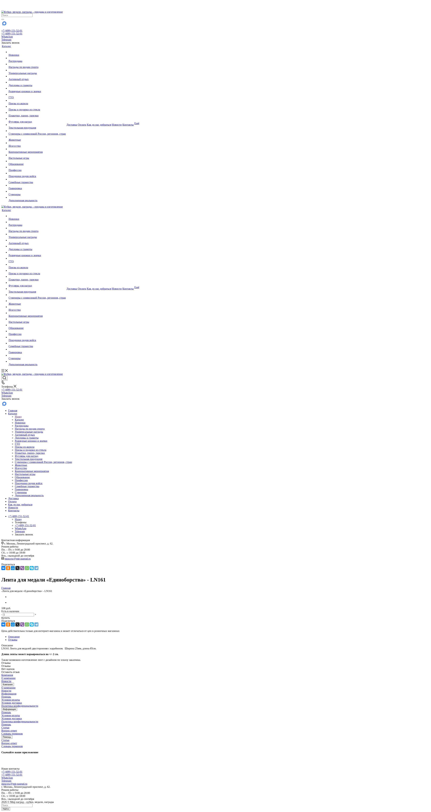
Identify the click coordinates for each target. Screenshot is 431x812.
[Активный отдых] (37, 76)
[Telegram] (36, 568)
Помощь (6, 696)
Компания (7, 675)
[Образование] (37, 161)
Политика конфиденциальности (19, 705)
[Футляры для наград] (37, 118)
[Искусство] (37, 142)
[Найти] (2, 19)
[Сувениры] (37, 191)
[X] (17, 568)
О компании (8, 678)
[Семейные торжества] (37, 179)
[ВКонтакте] (3, 568)
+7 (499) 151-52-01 (11, 30)
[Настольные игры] (37, 155)
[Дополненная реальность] (37, 197)
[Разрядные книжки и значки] (37, 88)
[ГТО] (37, 94)
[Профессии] (37, 167)
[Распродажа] (37, 58)
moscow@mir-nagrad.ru (18, 558)
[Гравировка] (37, 185)
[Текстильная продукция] (37, 124)
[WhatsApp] (27, 568)
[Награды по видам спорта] (37, 64)
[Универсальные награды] (37, 70)
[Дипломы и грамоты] (37, 82)
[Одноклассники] (8, 568)
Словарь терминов (12, 733)
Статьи (5, 727)
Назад (18, 416)
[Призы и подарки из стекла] (37, 106)
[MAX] (4, 24)
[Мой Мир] (13, 568)
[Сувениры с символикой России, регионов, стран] (37, 130)
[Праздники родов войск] (37, 173)
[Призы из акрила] (37, 100)
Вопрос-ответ (9, 730)
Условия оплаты (10, 699)
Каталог (19, 419)
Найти (6, 809)
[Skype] (32, 568)
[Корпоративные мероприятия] (37, 149)
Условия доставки (11, 702)
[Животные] (37, 136)
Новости (6, 681)
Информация (8, 693)
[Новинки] (37, 52)
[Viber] (22, 568)
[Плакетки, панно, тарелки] (37, 112)
